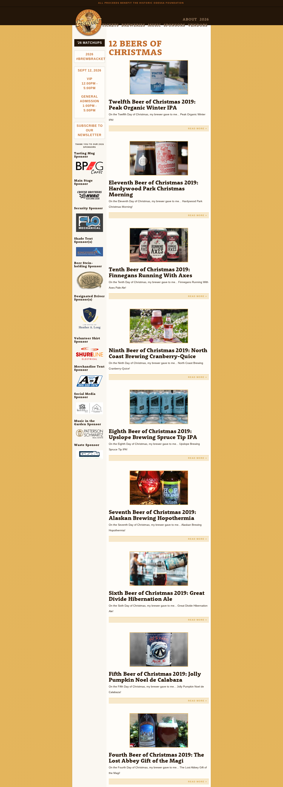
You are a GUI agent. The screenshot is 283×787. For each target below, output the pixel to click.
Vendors (202, 19)
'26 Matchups (89, 42)
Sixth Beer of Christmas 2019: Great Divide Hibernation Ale (157, 596)
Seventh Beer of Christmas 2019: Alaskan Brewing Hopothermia (152, 515)
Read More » (197, 128)
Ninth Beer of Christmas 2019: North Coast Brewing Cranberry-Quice (158, 353)
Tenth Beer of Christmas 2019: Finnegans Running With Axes (150, 272)
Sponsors (186, 19)
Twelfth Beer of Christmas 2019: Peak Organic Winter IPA (152, 104)
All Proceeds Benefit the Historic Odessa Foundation (141, 3)
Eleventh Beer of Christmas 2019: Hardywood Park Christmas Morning (153, 188)
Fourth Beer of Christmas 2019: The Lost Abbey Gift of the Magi (156, 757)
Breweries (159, 19)
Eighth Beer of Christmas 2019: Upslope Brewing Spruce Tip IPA (153, 434)
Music (173, 19)
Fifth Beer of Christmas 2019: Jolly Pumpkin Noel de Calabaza (155, 676)
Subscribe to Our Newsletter (90, 130)
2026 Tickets (141, 19)
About (126, 19)
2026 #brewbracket (90, 57)
